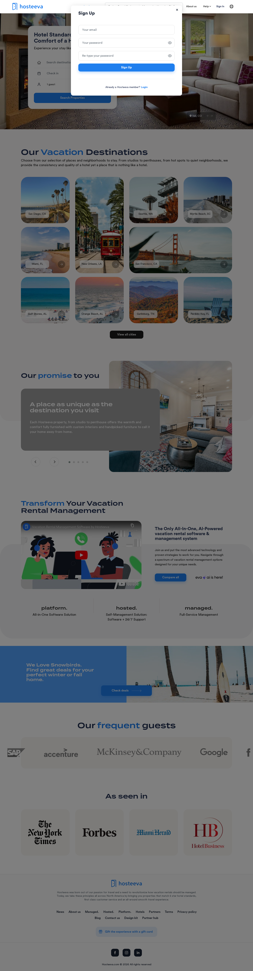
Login (144, 87)
